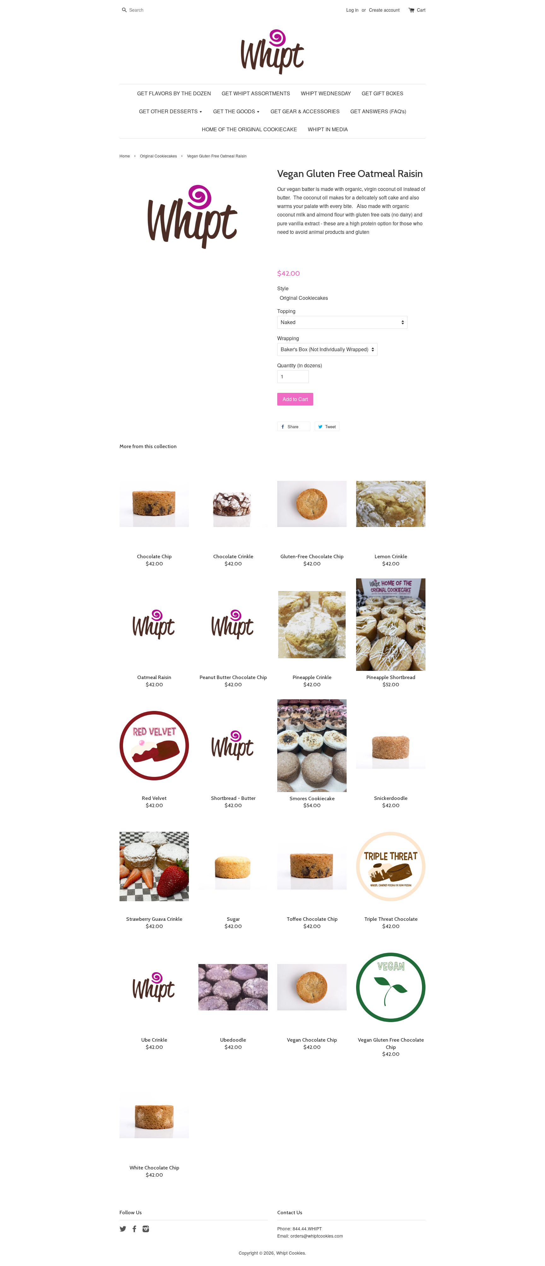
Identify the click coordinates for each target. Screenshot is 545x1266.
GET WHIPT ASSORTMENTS (256, 93)
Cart (421, 10)
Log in (352, 10)
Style (283, 288)
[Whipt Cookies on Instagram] (145, 1230)
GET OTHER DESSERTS (169, 111)
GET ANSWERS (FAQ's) (378, 111)
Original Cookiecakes (158, 155)
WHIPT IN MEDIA (328, 129)
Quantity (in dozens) (299, 365)
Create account (384, 10)
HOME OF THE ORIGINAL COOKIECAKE (249, 129)
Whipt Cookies (290, 1253)
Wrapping (288, 338)
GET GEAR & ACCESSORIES (305, 111)
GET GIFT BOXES (382, 93)
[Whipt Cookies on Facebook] (134, 1230)
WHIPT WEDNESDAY (326, 93)
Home (125, 155)
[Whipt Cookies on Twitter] (123, 1230)
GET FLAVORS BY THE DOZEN (174, 93)
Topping (286, 311)
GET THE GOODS (234, 111)
